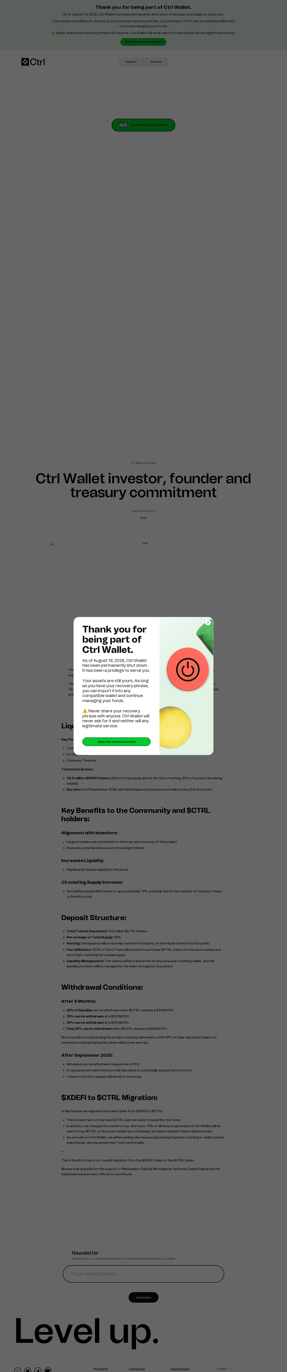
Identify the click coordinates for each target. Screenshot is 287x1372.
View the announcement (116, 742)
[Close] (208, 623)
